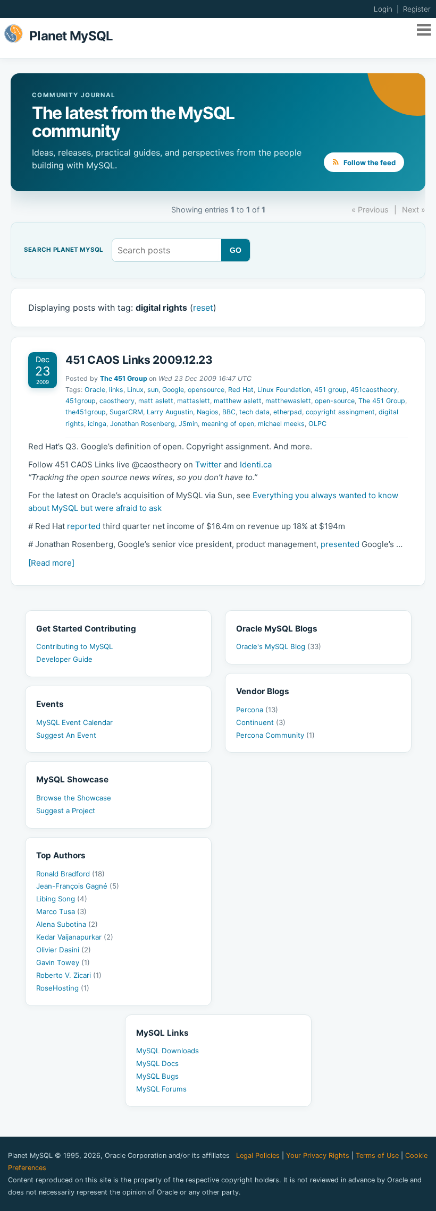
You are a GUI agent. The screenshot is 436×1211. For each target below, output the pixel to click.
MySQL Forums (161, 1089)
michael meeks (281, 424)
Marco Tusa (61, 911)
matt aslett (155, 401)
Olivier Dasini (63, 949)
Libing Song (61, 898)
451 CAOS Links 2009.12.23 (139, 359)
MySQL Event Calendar (74, 722)
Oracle (95, 390)
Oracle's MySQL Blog (278, 646)
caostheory (117, 401)
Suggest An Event (66, 735)
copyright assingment (340, 412)
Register (417, 9)
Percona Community (275, 735)
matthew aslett (238, 401)
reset (203, 307)
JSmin (188, 424)
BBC (229, 412)
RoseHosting (62, 988)
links (116, 390)
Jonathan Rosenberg (142, 424)
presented (340, 544)
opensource (206, 390)
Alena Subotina (67, 924)
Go (236, 250)
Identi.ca (256, 464)
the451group (85, 412)
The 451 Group (123, 378)
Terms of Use (377, 1155)
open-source (335, 401)
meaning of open (228, 424)
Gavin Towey (63, 962)
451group (80, 401)
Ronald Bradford (70, 873)
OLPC (317, 424)
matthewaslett (288, 401)
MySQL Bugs (157, 1076)
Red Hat (241, 390)
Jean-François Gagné (77, 886)
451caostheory (373, 390)
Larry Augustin (170, 412)
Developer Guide (64, 659)
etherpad (287, 412)
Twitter (208, 464)
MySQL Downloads (167, 1050)
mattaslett (193, 401)
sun (152, 390)
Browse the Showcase (73, 798)
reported (83, 526)
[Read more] (51, 563)
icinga (97, 424)
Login (383, 9)
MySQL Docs (157, 1063)
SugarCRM (126, 412)
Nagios (208, 412)
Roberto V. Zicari (69, 975)
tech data (254, 412)
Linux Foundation (284, 390)
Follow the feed (369, 162)
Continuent (261, 722)
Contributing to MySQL (74, 646)
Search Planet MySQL (63, 250)
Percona (257, 709)
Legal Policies (258, 1155)
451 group (330, 390)
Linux (135, 390)
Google (173, 390)
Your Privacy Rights (317, 1155)
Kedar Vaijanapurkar (74, 937)
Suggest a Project (65, 810)
